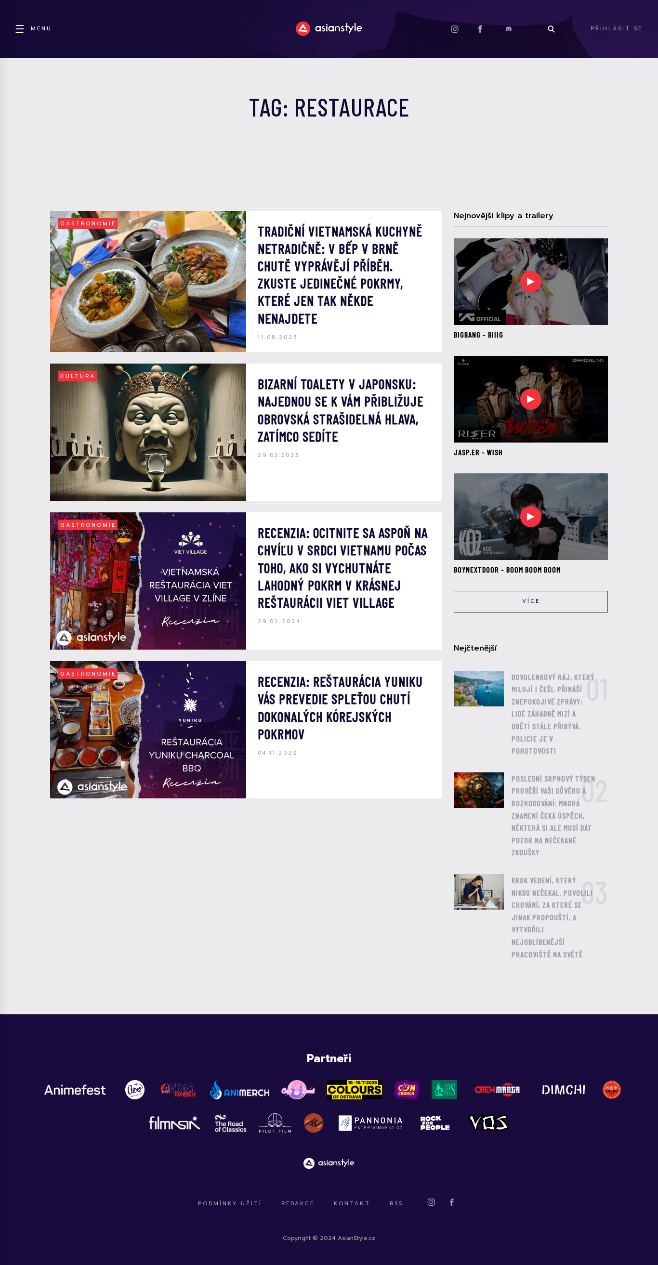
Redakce (298, 1204)
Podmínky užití (230, 1204)
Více (531, 601)
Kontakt (352, 1204)
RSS (396, 1204)
